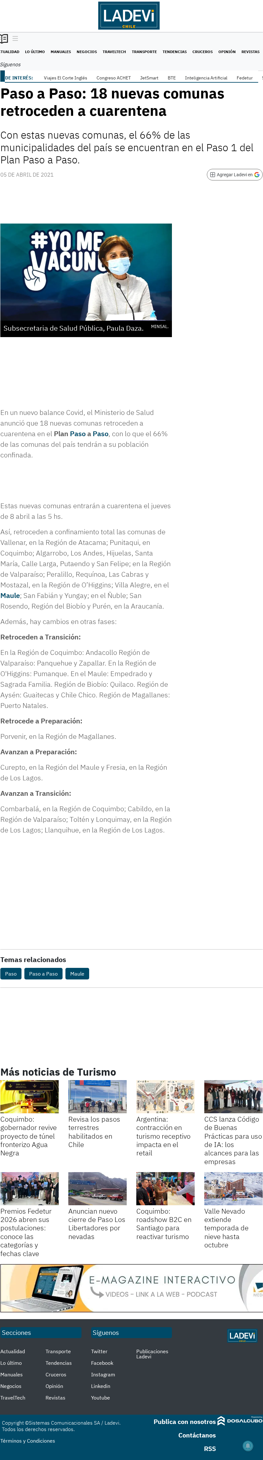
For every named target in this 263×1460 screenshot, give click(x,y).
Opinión (227, 51)
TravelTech (114, 51)
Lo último (35, 51)
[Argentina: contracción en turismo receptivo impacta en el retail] (165, 1096)
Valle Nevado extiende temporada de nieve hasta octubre (226, 1228)
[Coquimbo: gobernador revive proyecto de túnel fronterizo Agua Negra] (29, 1096)
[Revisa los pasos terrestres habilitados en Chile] (97, 1096)
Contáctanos (197, 1435)
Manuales (61, 51)
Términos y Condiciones (27, 1440)
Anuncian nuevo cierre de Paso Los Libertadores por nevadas (96, 1223)
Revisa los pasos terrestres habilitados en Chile (94, 1131)
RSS (210, 1448)
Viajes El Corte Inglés (65, 78)
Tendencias (175, 51)
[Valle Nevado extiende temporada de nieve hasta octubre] (233, 1188)
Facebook (102, 1363)
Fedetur (245, 78)
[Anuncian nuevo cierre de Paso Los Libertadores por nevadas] (97, 1188)
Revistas (250, 51)
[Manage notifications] (248, 1446)
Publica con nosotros (185, 1421)
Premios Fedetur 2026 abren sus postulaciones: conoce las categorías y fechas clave (26, 1232)
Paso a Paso (43, 973)
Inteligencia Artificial (206, 78)
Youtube (100, 1397)
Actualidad (12, 1351)
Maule (10, 595)
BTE (172, 78)
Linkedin (100, 1386)
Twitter (99, 1351)
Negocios (87, 51)
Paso (78, 433)
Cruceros (202, 51)
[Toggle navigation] (13, 38)
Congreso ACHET (114, 78)
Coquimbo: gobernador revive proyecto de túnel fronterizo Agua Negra (28, 1136)
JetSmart (149, 78)
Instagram (103, 1374)
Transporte (144, 51)
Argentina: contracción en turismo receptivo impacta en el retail (163, 1136)
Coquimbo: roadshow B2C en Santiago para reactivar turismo (163, 1223)
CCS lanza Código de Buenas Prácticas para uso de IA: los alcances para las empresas (233, 1140)
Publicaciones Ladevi (152, 1354)
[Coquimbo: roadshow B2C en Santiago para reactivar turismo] (165, 1188)
